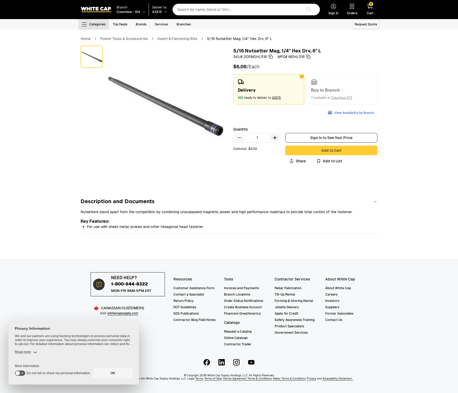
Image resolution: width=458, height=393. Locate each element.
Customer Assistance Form (193, 288)
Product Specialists (289, 326)
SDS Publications (186, 313)
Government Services (291, 333)
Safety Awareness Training (295, 320)
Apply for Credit (286, 313)
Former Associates (339, 313)
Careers (331, 294)
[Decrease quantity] (239, 137)
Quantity (240, 129)
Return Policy (183, 301)
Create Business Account (243, 307)
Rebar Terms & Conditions (289, 378)
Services (161, 24)
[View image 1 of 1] (92, 57)
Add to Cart (331, 150)
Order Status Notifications (243, 301)
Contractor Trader (238, 344)
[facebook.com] (207, 362)
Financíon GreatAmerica (242, 313)
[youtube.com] (251, 362)
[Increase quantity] (275, 137)
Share (301, 161)
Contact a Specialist (188, 294)
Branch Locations (237, 294)
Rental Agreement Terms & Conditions (247, 378)
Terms (199, 378)
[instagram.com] (236, 362)
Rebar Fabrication (288, 288)
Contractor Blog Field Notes (194, 320)
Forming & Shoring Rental (294, 301)
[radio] (268, 89)
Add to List (332, 161)
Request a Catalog (238, 331)
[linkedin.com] (221, 362)
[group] (305, 89)
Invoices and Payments (241, 288)
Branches (184, 24)
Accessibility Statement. (338, 378)
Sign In (333, 13)
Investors (332, 301)
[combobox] (237, 9)
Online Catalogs (236, 338)
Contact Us (333, 320)
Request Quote (366, 24)
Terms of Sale (213, 378)
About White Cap (338, 288)
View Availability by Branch (354, 113)
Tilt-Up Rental (285, 294)
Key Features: (95, 221)
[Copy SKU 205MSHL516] (270, 56)
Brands (141, 24)
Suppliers (332, 307)
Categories (97, 24)
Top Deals (120, 24)
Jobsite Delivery (287, 307)
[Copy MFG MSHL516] (308, 56)
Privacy (311, 378)
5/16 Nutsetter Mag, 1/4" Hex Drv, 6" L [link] (239, 38)
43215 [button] (276, 98)
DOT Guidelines (184, 307)
